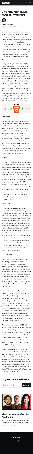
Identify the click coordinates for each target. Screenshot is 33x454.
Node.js (25, 54)
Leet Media (20, 42)
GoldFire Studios (14, 437)
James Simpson (7, 24)
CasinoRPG (5, 369)
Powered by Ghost (16, 440)
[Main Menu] (30, 2)
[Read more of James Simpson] (4, 20)
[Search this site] (27, 2)
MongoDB (26, 39)
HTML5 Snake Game (14, 49)
